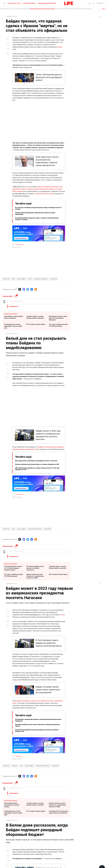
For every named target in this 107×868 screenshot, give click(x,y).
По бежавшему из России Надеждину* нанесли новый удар (13, 326)
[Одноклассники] (35, 289)
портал (59, 47)
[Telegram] (27, 289)
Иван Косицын (17, 247)
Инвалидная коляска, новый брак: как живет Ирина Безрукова (58, 318)
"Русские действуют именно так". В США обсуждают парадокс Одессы (13, 568)
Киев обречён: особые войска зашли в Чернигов (13, 317)
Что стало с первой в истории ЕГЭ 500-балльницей (58, 325)
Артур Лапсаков (18, 497)
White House (18, 792)
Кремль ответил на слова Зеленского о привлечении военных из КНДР (35, 576)
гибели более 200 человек (45, 194)
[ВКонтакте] (31, 289)
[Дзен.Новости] (19, 289)
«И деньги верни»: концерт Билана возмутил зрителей (35, 317)
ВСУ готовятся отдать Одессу (35, 324)
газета (62, 615)
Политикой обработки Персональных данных (42, 8)
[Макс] (23, 289)
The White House (19, 244)
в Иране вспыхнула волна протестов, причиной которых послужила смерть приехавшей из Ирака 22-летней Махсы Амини (37, 189)
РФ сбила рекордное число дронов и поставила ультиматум (35, 568)
